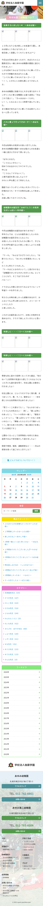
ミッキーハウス (29, 841)
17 (33, 490)
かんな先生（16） (12, 659)
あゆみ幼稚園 (7, 860)
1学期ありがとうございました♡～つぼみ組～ (21, 558)
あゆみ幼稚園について (10, 857)
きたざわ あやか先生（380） (16, 629)
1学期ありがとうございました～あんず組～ (21, 570)
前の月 (14, 475)
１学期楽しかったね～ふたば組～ (18, 531)
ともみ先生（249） (12, 613)
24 (33, 494)
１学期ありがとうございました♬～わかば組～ (21, 550)
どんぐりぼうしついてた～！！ (23, 460)
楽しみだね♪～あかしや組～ (16, 536)
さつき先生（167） (12, 598)
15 (21, 490)
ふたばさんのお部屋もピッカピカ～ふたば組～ (21, 525)
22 (21, 494)
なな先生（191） (11, 644)
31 (33, 497)
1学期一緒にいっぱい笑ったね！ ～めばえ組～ (21, 543)
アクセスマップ (20, 786)
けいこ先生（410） (12, 603)
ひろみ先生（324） (12, 608)
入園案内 (26, 858)
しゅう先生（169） (12, 634)
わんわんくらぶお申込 (10, 896)
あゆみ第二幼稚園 (9, 863)
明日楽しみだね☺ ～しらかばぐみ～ (19, 565)
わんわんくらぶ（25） (13, 618)
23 (27, 494)
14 (16, 490)
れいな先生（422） (12, 623)
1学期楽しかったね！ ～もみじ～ (18, 575)
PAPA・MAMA (28, 850)
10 (33, 486)
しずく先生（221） (12, 639)
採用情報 (6, 877)
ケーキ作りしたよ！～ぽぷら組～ (18, 580)
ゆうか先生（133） (12, 654)
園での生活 (6, 866)
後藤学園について (9, 849)
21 (16, 494)
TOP (4, 841)
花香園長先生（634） (13, 593)
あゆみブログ (28, 866)
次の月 (29, 475)
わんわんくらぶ (29, 847)
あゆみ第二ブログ (29, 869)
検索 (36, 511)
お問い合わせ (20, 799)
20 (10, 494)
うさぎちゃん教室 (29, 844)
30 (27, 497)
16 (27, 490)
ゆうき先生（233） (12, 649)
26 (5, 497)
